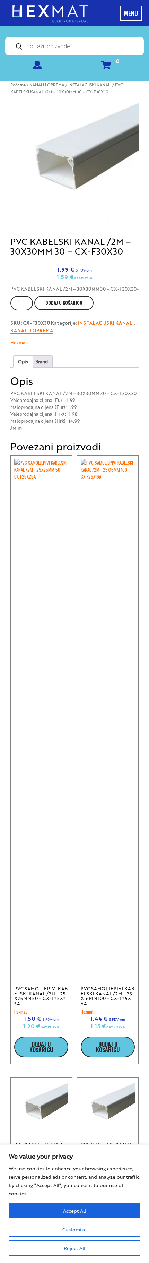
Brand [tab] (41, 361)
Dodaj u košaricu (63, 302)
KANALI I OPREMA (46, 84)
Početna (18, 84)
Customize (74, 1229)
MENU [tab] (131, 13)
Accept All (74, 1211)
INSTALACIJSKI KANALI (89, 84)
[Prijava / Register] (37, 66)
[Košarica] (106, 66)
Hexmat (18, 342)
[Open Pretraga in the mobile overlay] (74, 46)
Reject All (74, 1248)
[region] (74, 1203)
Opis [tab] (23, 361)
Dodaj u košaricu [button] (41, 1047)
